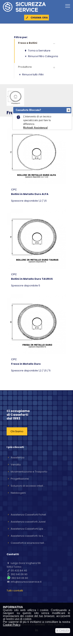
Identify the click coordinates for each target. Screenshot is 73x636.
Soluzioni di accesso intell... (28, 486)
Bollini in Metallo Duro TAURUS (32, 279)
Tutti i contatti (15, 590)
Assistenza (17, 457)
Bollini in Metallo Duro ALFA (29, 194)
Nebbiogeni (18, 493)
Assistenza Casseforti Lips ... (28, 529)
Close (68, 110)
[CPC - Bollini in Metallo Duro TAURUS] (36, 239)
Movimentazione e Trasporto (29, 471)
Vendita (16, 464)
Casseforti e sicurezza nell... (28, 543)
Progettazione (20, 479)
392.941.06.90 (19, 574)
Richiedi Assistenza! (35, 127)
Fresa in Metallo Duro (26, 364)
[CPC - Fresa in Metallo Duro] (36, 324)
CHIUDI (62, 630)
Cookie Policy (11, 624)
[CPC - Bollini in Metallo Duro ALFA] (36, 154)
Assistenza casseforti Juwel (28, 522)
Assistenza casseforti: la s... (28, 536)
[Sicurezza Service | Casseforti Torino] (24, 7)
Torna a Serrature (38, 50)
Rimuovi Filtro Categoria (42, 56)
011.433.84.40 (19, 570)
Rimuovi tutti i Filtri (33, 74)
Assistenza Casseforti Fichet (28, 514)
